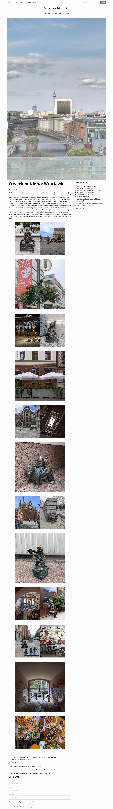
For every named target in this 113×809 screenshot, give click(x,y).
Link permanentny (14, 770)
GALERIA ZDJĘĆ (14, 763)
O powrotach (80, 201)
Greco (12, 759)
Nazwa (10, 781)
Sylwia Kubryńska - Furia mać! (85, 195)
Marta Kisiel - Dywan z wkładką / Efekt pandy (90, 203)
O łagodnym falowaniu (83, 197)
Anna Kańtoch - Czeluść (84, 205)
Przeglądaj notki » (80, 209)
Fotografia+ (39, 770)
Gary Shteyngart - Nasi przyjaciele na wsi (89, 190)
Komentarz (12, 794)
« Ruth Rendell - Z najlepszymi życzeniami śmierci (23, 773)
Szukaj (103, 2)
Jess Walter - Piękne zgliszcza (85, 192)
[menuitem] (9, 2)
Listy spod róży (31, 770)
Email (10, 787)
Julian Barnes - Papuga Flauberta (86, 186)
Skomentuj (61, 770)
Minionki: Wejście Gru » (46, 773)
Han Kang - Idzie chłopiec (84, 188)
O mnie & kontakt (26, 2)
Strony (15, 2)
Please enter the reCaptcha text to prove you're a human (24, 802)
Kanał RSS (36, 2)
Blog (9, 2)
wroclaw (54, 770)
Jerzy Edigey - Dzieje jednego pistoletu (88, 199)
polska (49, 770)
